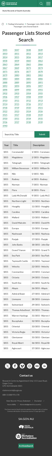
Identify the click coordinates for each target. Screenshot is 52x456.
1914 (4, 104)
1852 (28, 53)
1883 (4, 78)
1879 (4, 75)
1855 (16, 57)
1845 (4, 50)
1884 (16, 78)
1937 (16, 122)
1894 (16, 86)
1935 (40, 118)
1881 (28, 75)
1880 (16, 75)
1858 (4, 60)
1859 (16, 60)
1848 (28, 50)
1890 (28, 82)
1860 (28, 60)
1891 (40, 82)
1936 (4, 122)
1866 (40, 64)
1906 (4, 97)
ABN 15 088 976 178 (10, 395)
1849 (40, 50)
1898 (4, 89)
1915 (16, 104)
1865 (28, 64)
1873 (28, 68)
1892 (4, 86)
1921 (40, 107)
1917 (40, 104)
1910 (4, 100)
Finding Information (16, 24)
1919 (16, 107)
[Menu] (48, 3)
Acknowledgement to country (30, 404)
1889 (16, 82)
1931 (16, 118)
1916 (28, 104)
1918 (4, 107)
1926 (40, 111)
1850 (4, 53)
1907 (16, 97)
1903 (16, 93)
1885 (28, 78)
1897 (40, 86)
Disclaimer (38, 401)
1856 (28, 57)
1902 (4, 93)
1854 (4, 57)
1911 (16, 100)
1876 (16, 71)
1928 (28, 115)
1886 (40, 78)
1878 (40, 71)
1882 (40, 75)
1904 (28, 93)
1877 (28, 71)
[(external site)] (9, 3)
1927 (16, 115)
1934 (28, 118)
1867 (4, 68)
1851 (16, 53)
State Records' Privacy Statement (18, 401)
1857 (40, 57)
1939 (40, 122)
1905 (40, 93)
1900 (28, 89)
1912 (28, 100)
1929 (40, 115)
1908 (28, 97)
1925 (4, 115)
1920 (28, 107)
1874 (40, 68)
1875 (4, 71)
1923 (16, 111)
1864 (16, 64)
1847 (16, 50)
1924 (28, 111)
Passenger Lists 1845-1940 (38, 24)
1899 (16, 89)
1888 (4, 82)
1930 (4, 118)
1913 (40, 100)
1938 (28, 122)
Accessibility (11, 404)
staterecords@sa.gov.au (12, 390)
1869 (16, 68)
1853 (40, 53)
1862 (40, 60)
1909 (40, 97)
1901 (40, 89)
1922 (4, 111)
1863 (4, 64)
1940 (4, 125)
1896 (28, 86)
